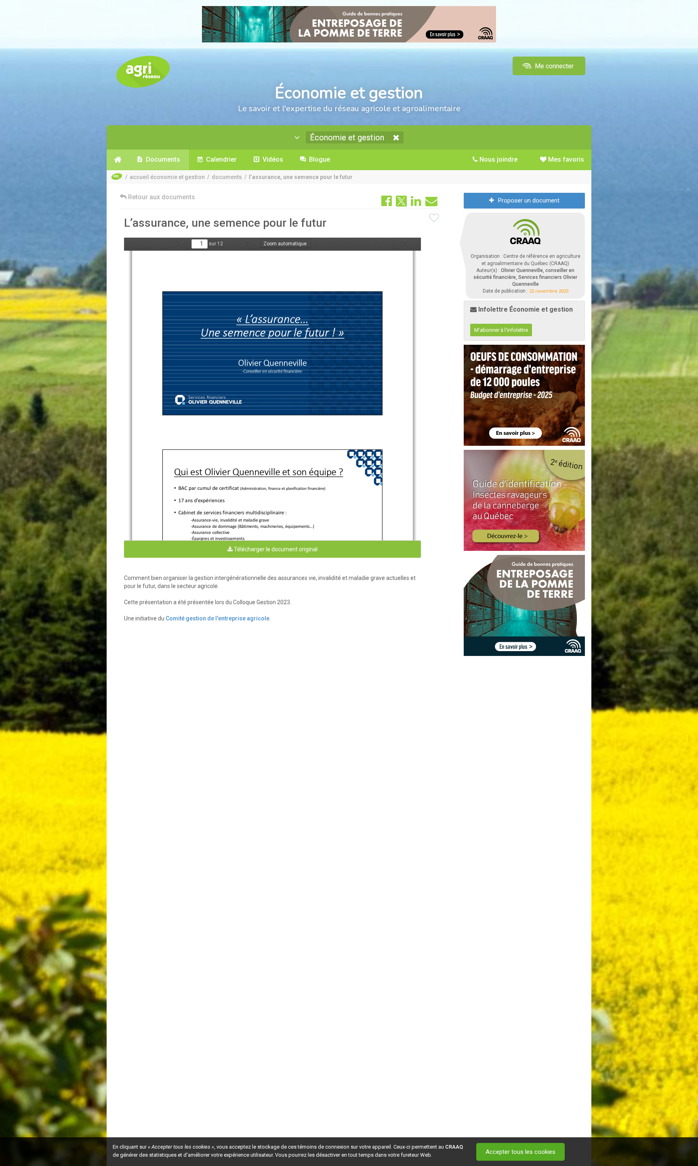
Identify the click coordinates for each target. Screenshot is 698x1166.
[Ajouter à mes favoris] (434, 218)
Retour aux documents (160, 197)
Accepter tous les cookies (520, 1151)
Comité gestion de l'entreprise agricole (217, 618)
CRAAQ (454, 1147)
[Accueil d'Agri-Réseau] (143, 71)
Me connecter (553, 66)
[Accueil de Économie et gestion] (118, 160)
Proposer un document (528, 200)
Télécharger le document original (275, 549)
